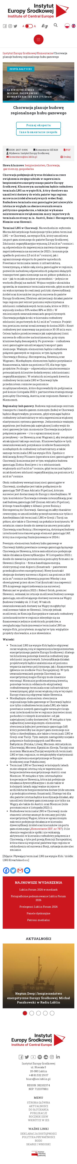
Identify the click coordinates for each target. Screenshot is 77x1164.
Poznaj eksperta (38, 125)
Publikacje (38, 1113)
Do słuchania (39, 1109)
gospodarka (26, 169)
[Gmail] (20, 870)
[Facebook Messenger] (27, 870)
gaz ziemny (10, 169)
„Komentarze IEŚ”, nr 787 (46, 828)
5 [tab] (52, 1013)
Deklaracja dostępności (38, 1133)
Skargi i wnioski (38, 1144)
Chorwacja (52, 165)
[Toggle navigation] (39, 39)
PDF (68, 149)
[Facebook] (6, 870)
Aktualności (38, 1106)
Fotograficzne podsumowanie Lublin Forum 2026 (38, 898)
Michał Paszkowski (23, 93)
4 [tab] (45, 1013)
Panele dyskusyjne (38, 913)
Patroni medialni (38, 920)
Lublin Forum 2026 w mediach (38, 889)
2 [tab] (31, 1013)
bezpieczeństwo (35, 165)
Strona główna (38, 1102)
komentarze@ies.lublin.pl (23, 156)
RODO (38, 1140)
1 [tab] (24, 1013)
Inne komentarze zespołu (38, 132)
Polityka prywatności (38, 1137)
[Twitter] (13, 870)
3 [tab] (38, 1013)
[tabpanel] (38, 975)
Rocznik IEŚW (38, 1116)
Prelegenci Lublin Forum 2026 (39, 906)
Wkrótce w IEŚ (38, 1120)
